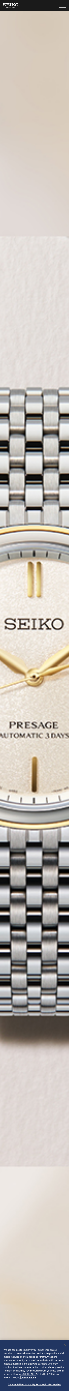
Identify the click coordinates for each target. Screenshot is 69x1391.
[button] (62, 5)
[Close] (65, 1345)
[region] (34, 1365)
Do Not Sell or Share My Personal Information (34, 1384)
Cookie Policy (28, 1377)
